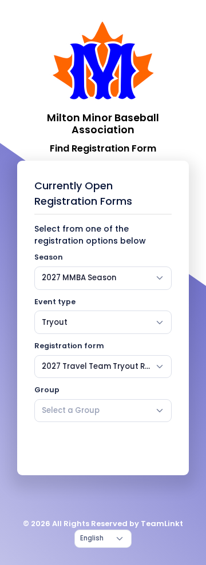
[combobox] (103, 277)
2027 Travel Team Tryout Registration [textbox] (96, 366)
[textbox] (71, 410)
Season (48, 257)
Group (47, 390)
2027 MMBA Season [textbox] (79, 277)
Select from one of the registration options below (90, 234)
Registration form (69, 346)
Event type (55, 302)
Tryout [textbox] (55, 322)
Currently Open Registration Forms (83, 193)
